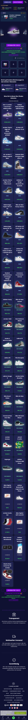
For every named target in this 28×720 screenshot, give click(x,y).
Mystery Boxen (8, 688)
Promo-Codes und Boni (13, 702)
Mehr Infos (9, 714)
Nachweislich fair (18, 688)
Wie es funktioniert (15, 693)
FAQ (23, 691)
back (4, 13)
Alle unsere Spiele (18, 700)
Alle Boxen (19, 697)
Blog (7, 693)
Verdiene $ (5, 691)
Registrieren (18, 2)
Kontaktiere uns (9, 697)
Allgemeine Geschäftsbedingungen (13, 695)
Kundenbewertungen (15, 691)
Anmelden (7, 2)
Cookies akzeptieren (20, 713)
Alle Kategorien (8, 700)
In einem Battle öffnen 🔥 (13, 48)
